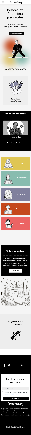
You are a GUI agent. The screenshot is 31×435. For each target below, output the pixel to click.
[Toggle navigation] (3, 2)
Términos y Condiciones (11, 395)
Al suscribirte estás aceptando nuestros (15, 394)
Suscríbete (15, 398)
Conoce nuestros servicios (16, 33)
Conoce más (15, 270)
